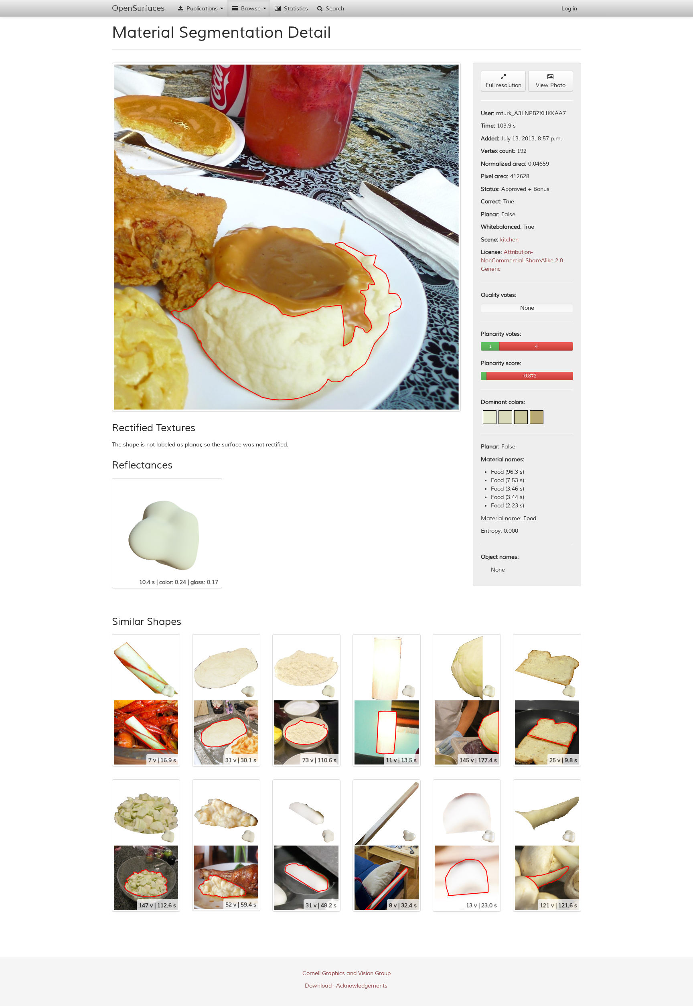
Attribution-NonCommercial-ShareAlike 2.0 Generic (522, 260)
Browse (250, 8)
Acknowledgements (361, 985)
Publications (202, 8)
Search (334, 8)
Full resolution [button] (503, 85)
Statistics (295, 8)
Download (318, 985)
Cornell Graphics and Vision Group (346, 973)
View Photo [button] (550, 85)
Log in (569, 8)
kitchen (509, 239)
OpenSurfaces (138, 8)
